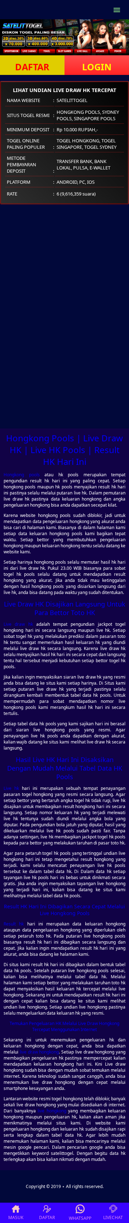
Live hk (11, 788)
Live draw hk (18, 624)
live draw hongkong (39, 1052)
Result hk (14, 924)
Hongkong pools (22, 475)
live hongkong (52, 1111)
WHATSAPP (80, 1218)
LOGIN (96, 67)
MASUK (15, 1217)
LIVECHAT (113, 1217)
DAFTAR (32, 67)
